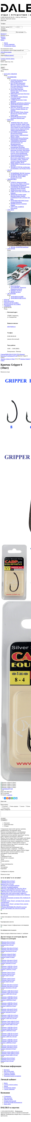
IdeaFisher (13, 196)
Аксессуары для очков (20, 191)
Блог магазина (8, 1098)
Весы (23, 156)
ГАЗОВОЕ (14, 80)
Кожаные (18, 203)
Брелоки (18, 116)
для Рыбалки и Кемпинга (23, 103)
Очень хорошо (14, 806)
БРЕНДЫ (6, 299)
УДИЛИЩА (14, 145)
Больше (24, 130)
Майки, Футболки (24, 184)
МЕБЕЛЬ (13, 103)
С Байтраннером (23, 135)
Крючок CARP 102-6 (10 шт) (9, 994)
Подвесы (13, 177)
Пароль (3, 55)
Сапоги (23, 190)
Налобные (13, 118)
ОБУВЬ (13, 190)
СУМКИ (13, 100)
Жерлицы (13, 126)
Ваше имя (3, 20)
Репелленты (14, 208)
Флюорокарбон (23, 155)
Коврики (25, 96)
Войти (2, 52)
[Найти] (26, 32)
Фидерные (21, 147)
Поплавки (26, 148)
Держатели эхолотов (16, 289)
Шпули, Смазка (15, 136)
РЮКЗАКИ (14, 93)
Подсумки (19, 177)
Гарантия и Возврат (9, 1074)
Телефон (3, 23)
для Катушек (26, 167)
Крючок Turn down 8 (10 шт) (9, 951)
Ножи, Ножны (24, 112)
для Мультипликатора (16, 143)
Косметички (19, 100)
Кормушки (14, 150)
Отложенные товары (10, 46)
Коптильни (22, 83)
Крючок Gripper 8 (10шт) (8, 957)
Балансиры (27, 127)
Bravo (18, 286)
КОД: (2, 792)
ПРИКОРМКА (15, 164)
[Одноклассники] (7, 798)
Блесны (20, 138)
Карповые (20, 145)
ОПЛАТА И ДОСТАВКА (11, 302)
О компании (7, 1096)
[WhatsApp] (12, 798)
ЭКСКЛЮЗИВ (11, 293)
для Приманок (15, 168)
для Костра (19, 107)
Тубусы (28, 168)
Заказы (6, 43)
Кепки (19, 188)
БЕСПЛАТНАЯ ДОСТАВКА (12, 304)
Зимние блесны (15, 129)
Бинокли (20, 104)
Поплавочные (14, 147)
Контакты (7, 1069)
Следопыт (24, 197)
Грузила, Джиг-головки (17, 151)
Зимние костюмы (21, 182)
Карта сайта (7, 1104)
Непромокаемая (15, 185)
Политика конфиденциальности (13, 1102)
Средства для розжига (17, 87)
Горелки (24, 80)
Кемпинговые (14, 90)
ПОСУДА (13, 107)
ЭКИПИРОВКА (12, 179)
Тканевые (27, 173)
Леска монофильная (21, 153)
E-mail (2, 53)
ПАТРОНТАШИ (15, 174)
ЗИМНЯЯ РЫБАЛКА (17, 122)
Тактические (14, 95)
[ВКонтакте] (5, 798)
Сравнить (9, 795)
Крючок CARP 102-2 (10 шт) (9, 1018)
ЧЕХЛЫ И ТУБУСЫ (16, 167)
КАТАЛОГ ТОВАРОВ (10, 74)
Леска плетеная (15, 155)
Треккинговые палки (16, 106)
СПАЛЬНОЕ (14, 96)
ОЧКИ (12, 191)
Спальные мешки (15, 98)
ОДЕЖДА (13, 182)
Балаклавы (26, 187)
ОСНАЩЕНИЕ (15, 287)
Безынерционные (22, 132)
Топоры (20, 113)
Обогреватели (18, 81)
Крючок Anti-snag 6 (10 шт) (8, 1049)
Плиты (12, 81)
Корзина (3, 37)
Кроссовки (18, 190)
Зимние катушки (19, 127)
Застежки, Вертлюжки (23, 150)
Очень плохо (6, 808)
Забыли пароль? (9, 55)
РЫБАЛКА (10, 119)
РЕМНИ (13, 203)
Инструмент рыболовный (18, 158)
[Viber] (10, 798)
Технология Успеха (24, 164)
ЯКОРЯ (13, 292)
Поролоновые (14, 139)
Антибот (3, 28)
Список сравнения (9, 44)
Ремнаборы (18, 202)
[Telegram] (17, 798)
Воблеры (25, 138)
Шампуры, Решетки (22, 86)
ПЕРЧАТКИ (14, 194)
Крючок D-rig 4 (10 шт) (7, 884)
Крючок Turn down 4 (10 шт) (9, 987)
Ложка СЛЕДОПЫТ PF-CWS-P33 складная (13, 908)
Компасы (26, 104)
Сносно (22, 806)
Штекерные (22, 141)
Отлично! (5, 806)
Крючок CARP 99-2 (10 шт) (8, 1006)
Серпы (16, 115)
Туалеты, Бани (15, 92)
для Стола (26, 107)
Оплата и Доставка (9, 1073)
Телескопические (15, 142)
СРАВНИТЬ (7, 306)
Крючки (20, 148)
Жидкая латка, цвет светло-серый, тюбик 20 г (13, 893)
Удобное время (5, 27)
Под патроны (24, 174)
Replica (18, 196)
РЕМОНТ (13, 290)
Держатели (22, 287)
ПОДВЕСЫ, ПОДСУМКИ (18, 176)
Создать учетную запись (7, 58)
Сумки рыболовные (21, 161)
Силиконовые (22, 139)
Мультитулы (14, 113)
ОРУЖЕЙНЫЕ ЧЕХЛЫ (17, 173)
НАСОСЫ (13, 286)
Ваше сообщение (5, 809)
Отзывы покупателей (10, 1101)
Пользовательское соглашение (12, 1076)
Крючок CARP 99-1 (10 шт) (8, 969)
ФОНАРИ (13, 116)
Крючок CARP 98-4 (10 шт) (8, 1030)
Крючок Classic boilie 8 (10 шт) (9, 1024)
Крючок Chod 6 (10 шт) (7, 981)
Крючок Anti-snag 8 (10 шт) (8, 1012)
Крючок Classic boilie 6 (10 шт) (9, 1055)
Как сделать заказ (9, 1071)
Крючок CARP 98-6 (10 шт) (8, 1000)
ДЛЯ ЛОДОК (11, 248)
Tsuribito (22, 196)
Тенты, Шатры (22, 90)
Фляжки (18, 109)
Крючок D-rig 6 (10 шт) (7, 1061)
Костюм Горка (15, 184)
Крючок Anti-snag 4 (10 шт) (8, 963)
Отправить (4, 30)
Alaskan (20, 194)
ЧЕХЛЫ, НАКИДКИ (17, 247)
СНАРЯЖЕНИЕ (12, 77)
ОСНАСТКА (14, 148)
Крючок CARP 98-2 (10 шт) (8, 1042)
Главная (3, 354)
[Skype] (14, 798)
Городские (20, 93)
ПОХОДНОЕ (14, 104)
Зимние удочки (20, 126)
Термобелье (23, 185)
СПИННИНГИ (15, 141)
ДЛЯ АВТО (10, 210)
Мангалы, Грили (15, 84)
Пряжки (13, 205)
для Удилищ (22, 168)
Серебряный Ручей (16, 197)
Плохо (28, 806)
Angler (24, 194)
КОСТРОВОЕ (15, 83)
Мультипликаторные (16, 133)
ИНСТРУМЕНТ (15, 112)
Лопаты (24, 113)
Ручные (23, 116)
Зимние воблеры (24, 129)
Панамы (23, 188)
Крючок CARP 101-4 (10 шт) (9, 1036)
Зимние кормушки (16, 130)
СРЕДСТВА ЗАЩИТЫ (17, 206)
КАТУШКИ (14, 132)
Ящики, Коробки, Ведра (17, 162)
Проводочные (14, 135)
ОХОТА (9, 170)
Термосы (13, 109)
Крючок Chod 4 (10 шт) (7, 975)
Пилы (12, 115)
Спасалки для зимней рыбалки (9, 887)
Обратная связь (8, 1099)
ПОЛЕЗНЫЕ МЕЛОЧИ (17, 200)
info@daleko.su (11, 326)
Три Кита (13, 165)
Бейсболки (14, 188)
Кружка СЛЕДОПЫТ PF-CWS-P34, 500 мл (13, 890)
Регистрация (7, 52)
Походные (20, 89)
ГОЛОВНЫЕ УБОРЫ (17, 187)
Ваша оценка (4, 804)
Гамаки (20, 96)
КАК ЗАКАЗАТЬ (9, 301)
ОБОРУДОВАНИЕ (16, 156)
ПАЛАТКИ (14, 89)
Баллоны (19, 80)
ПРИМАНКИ (14, 138)
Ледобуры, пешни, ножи (22, 124)
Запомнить (5, 69)
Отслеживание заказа (7, 50)
